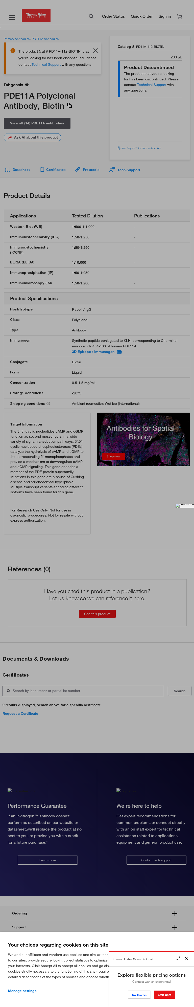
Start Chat (164, 995)
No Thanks (139, 995)
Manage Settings (22, 991)
